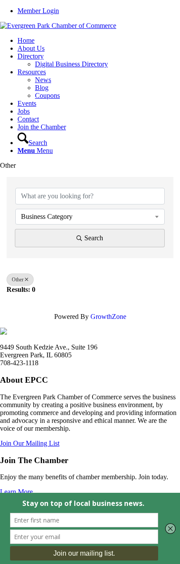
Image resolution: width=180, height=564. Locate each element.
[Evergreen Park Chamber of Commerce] (58, 25)
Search (93, 238)
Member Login (38, 10)
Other (18, 280)
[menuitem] (98, 11)
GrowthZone (108, 316)
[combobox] (90, 217)
